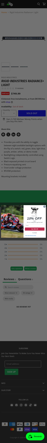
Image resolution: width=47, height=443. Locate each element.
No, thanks (35, 232)
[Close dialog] (44, 207)
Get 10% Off (34, 229)
